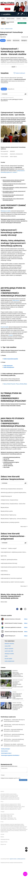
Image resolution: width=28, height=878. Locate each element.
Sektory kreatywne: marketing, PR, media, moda (10, 797)
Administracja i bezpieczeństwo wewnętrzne (12, 488)
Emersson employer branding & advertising (14, 862)
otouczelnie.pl (3, 858)
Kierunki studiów (10, 18)
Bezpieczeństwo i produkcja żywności (10, 522)
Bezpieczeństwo (5, 507)
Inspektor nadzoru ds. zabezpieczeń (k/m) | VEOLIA (11, 804)
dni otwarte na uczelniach (16, 709)
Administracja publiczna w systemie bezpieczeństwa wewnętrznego (14, 492)
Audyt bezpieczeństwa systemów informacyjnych (13, 567)
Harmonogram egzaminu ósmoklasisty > (10, 755)
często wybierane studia (16, 697)
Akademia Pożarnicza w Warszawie (12, 619)
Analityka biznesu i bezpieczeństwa (9, 500)
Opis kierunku (16, 40)
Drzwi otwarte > (4, 751)
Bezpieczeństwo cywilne (7, 511)
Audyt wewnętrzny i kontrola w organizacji (11, 578)
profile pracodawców (17, 676)
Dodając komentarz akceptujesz (10, 778)
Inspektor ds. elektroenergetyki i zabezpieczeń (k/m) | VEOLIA (13, 806)
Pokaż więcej (23, 526)
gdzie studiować (16, 695)
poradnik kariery (16, 675)
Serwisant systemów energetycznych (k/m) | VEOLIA (11, 805)
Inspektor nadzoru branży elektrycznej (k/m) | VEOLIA (11, 807)
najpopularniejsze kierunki (16, 684)
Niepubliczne (11, 89)
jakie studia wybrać (17, 693)
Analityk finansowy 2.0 (6, 496)
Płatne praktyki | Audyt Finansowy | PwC (8, 819)
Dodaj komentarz (23, 779)
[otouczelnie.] (6, 14)
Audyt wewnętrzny (5, 574)
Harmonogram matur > (6, 753)
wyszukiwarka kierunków (15, 682)
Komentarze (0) (24, 36)
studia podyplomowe (17, 698)
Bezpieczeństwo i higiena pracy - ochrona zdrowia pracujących (14, 518)
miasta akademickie (17, 704)
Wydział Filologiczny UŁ (10, 635)
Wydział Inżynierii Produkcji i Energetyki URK (15, 623)
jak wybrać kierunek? (17, 686)
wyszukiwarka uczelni (17, 705)
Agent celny (4, 556)
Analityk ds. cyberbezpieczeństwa (9, 559)
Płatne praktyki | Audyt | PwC (6, 815)
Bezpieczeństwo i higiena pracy (8, 515)
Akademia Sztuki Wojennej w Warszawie (14, 631)
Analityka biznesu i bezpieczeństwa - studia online (13, 503)
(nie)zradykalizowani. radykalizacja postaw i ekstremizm (14, 552)
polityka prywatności (21, 858)
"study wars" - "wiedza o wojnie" (9, 548)
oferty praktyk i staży (17, 673)
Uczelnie (18, 18)
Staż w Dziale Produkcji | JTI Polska (7, 814)
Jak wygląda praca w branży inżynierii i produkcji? (10, 799)
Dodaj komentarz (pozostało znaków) (9, 766)
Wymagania (24, 40)
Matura (24, 18)
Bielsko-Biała (4, 602)
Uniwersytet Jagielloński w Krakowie (13, 627)
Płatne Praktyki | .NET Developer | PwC (8, 818)
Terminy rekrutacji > (5, 748)
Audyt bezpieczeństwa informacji (9, 563)
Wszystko (3, 40)
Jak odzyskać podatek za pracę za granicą (8, 794)
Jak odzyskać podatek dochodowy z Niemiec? (9, 795)
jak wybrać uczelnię (17, 707)
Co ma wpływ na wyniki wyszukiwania (7, 97)
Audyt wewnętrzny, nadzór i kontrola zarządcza (12, 582)
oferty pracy (15, 672)
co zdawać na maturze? (6, 688)
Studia (3, 18)
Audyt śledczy (4, 570)
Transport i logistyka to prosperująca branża (9, 796)
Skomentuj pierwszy (25, 874)
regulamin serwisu (16, 778)
